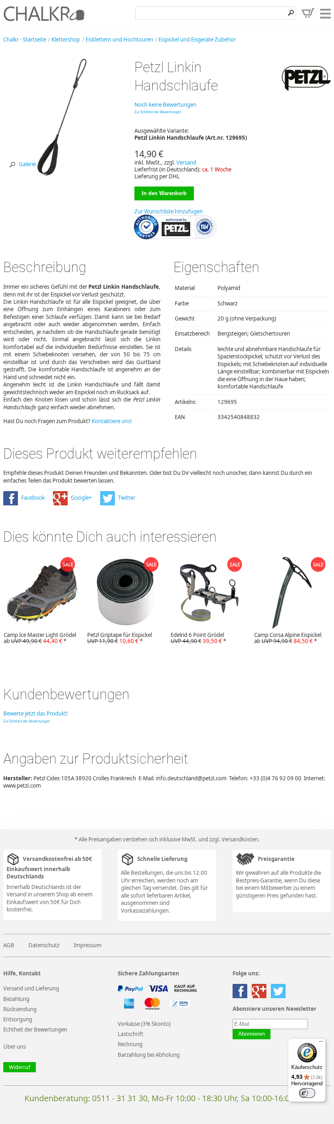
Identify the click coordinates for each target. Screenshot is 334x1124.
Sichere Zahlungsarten (148, 973)
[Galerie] (62, 174)
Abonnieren (251, 1034)
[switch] (307, 1093)
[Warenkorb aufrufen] (307, 13)
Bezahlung (16, 999)
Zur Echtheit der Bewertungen (157, 112)
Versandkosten (240, 839)
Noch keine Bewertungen (165, 104)
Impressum (87, 945)
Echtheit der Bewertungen (35, 1029)
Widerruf (19, 1067)
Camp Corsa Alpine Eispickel (287, 638)
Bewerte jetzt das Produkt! (35, 713)
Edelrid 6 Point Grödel (198, 638)
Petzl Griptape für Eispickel (119, 638)
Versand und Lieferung (31, 988)
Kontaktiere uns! (112, 421)
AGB (8, 945)
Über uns (14, 1046)
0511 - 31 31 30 (119, 1098)
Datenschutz (44, 945)
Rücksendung (20, 1009)
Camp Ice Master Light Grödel (40, 638)
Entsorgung (17, 1019)
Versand (186, 162)
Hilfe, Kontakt (22, 973)
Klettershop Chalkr (44, 13)
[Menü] (321, 1043)
